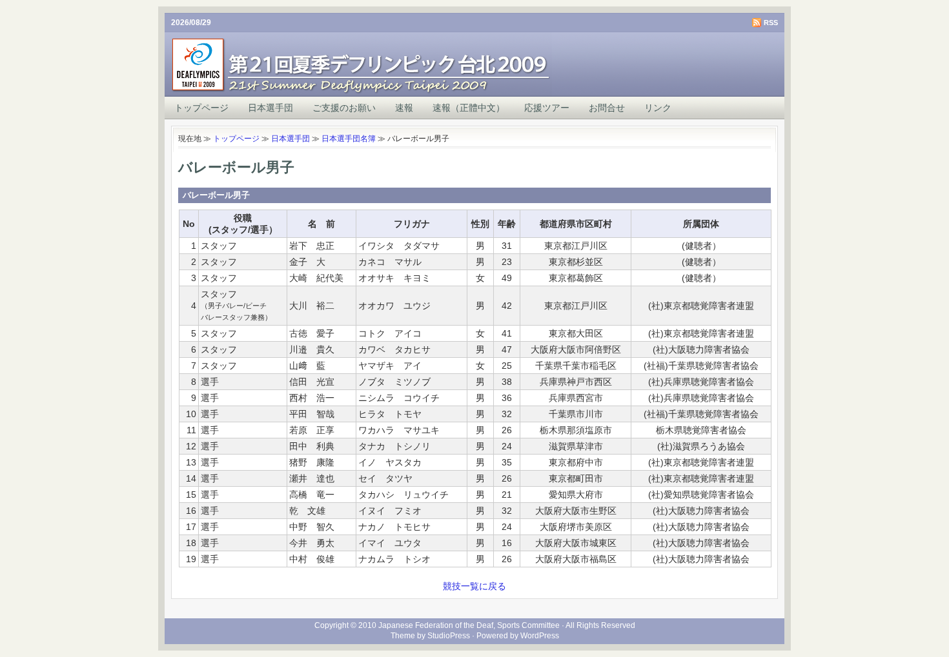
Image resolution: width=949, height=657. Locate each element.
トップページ (201, 107)
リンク (657, 107)
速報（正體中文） (469, 107)
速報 (404, 107)
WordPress (539, 635)
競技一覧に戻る (474, 586)
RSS (771, 22)
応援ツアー (546, 107)
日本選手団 (270, 107)
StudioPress (448, 635)
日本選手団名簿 (348, 138)
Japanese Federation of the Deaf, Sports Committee (469, 625)
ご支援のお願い (344, 107)
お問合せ (607, 107)
